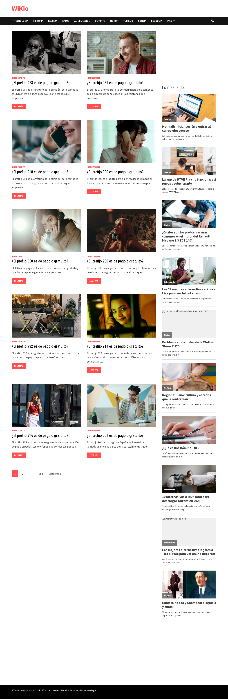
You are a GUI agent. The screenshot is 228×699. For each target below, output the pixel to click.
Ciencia (142, 20)
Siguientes (55, 473)
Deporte (100, 20)
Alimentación (82, 20)
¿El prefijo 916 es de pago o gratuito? (40, 435)
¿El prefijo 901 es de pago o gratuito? (115, 435)
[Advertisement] (189, 54)
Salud (65, 20)
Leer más (19, 106)
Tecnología (21, 20)
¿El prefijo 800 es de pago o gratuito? (115, 172)
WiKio (20, 8)
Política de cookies (49, 690)
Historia (38, 20)
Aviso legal (91, 690)
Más (169, 20)
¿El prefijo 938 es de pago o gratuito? (115, 261)
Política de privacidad (72, 690)
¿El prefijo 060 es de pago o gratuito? (40, 261)
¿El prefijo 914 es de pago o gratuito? (115, 346)
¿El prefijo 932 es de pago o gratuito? (40, 346)
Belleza (52, 20)
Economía (156, 20)
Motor (114, 20)
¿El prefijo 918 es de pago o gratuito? (40, 172)
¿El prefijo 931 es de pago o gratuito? (115, 83)
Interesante (18, 77)
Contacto (32, 690)
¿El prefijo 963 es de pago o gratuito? (40, 83)
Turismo (128, 20)
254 (41, 473)
